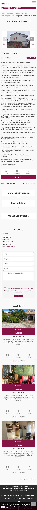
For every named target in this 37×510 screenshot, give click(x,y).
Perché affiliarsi (30, 488)
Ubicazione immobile (18, 216)
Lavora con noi (22, 490)
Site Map (14, 498)
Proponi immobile (7, 488)
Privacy (19, 498)
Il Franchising (18, 488)
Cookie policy (25, 498)
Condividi (30, 58)
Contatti (13, 490)
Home (8, 486)
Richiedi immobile (25, 486)
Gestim (18, 501)
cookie (3, 506)
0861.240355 (11, 242)
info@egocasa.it (10, 246)
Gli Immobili (15, 486)
